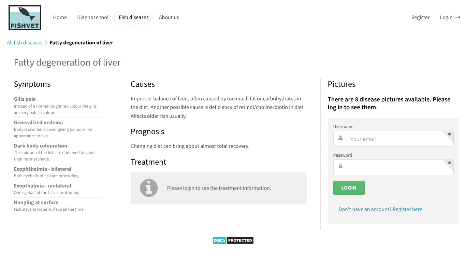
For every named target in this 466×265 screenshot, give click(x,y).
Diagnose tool (92, 17)
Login (446, 17)
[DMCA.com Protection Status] (233, 242)
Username (343, 126)
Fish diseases (133, 17)
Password (342, 155)
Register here (407, 209)
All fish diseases (24, 42)
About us (169, 17)
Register (420, 17)
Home (60, 17)
